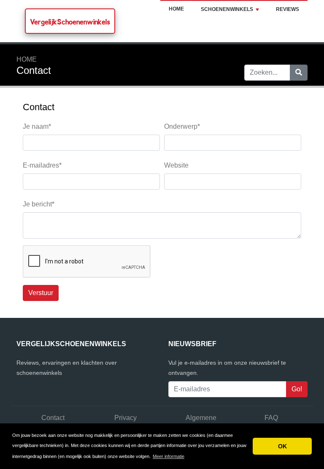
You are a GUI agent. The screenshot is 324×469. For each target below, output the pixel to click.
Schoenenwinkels (227, 9)
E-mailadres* (42, 165)
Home (176, 9)
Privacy (125, 417)
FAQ (271, 417)
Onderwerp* (182, 126)
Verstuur (40, 292)
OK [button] (282, 446)
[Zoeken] (299, 73)
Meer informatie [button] (168, 456)
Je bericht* (38, 204)
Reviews (287, 9)
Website (176, 165)
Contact (53, 417)
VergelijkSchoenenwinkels (70, 21)
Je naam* (37, 126)
